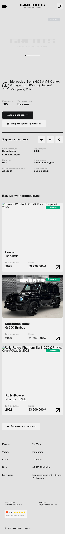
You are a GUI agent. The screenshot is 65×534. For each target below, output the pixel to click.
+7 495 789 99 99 (60, 6)
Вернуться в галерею (23, 426)
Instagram (37, 452)
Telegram (37, 460)
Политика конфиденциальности (47, 503)
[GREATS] (32, 6)
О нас (5, 460)
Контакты (7, 475)
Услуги (5, 452)
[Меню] (4, 6)
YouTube (36, 444)
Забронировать (15, 115)
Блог (4, 467)
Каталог (6, 444)
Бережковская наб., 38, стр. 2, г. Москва (47, 476)
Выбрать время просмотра (26, 124)
